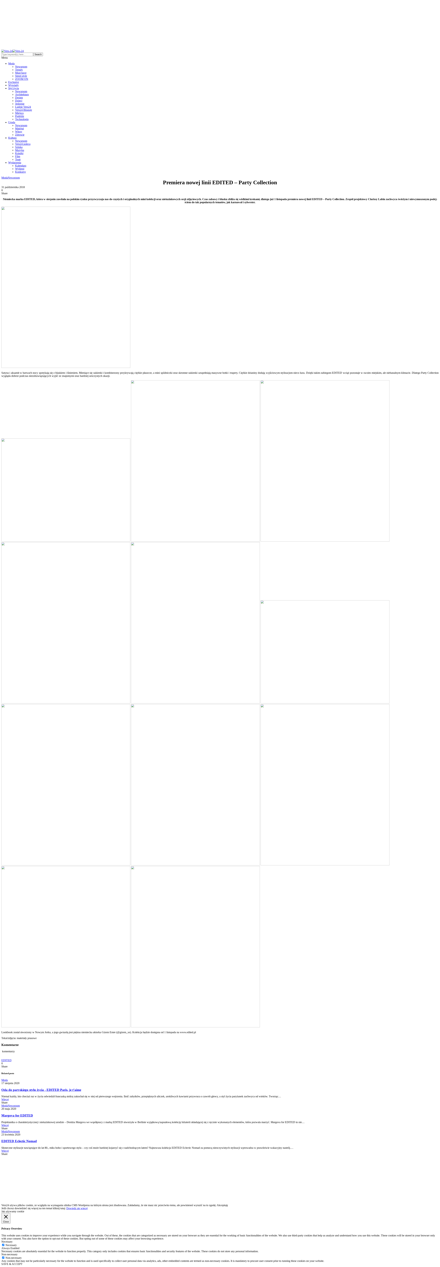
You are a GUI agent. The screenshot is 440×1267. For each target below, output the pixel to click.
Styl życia (13, 88)
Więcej (5, 1099)
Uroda (11, 122)
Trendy (19, 69)
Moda (11, 63)
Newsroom (21, 66)
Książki (19, 153)
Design (19, 97)
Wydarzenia (14, 162)
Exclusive (13, 82)
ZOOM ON (21, 79)
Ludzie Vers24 (23, 106)
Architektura (22, 94)
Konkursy (20, 171)
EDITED (6, 1060)
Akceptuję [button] (222, 1205)
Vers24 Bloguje (23, 109)
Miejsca (19, 113)
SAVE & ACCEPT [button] (12, 1264)
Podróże (19, 116)
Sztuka (19, 147)
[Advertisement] (220, 25)
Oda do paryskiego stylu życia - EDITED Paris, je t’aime (41, 1090)
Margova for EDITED (17, 1115)
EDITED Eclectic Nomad (19, 1141)
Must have (20, 72)
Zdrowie (19, 134)
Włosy (18, 131)
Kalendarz (20, 165)
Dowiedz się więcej (77, 1208)
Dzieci (18, 100)
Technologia (22, 119)
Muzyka (19, 150)
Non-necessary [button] (9, 1254)
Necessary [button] (7, 1241)
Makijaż (19, 128)
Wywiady (13, 85)
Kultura (12, 137)
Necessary (11, 1245)
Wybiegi (19, 168)
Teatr (18, 159)
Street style (21, 75)
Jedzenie (19, 103)
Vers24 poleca (22, 144)
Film (17, 156)
